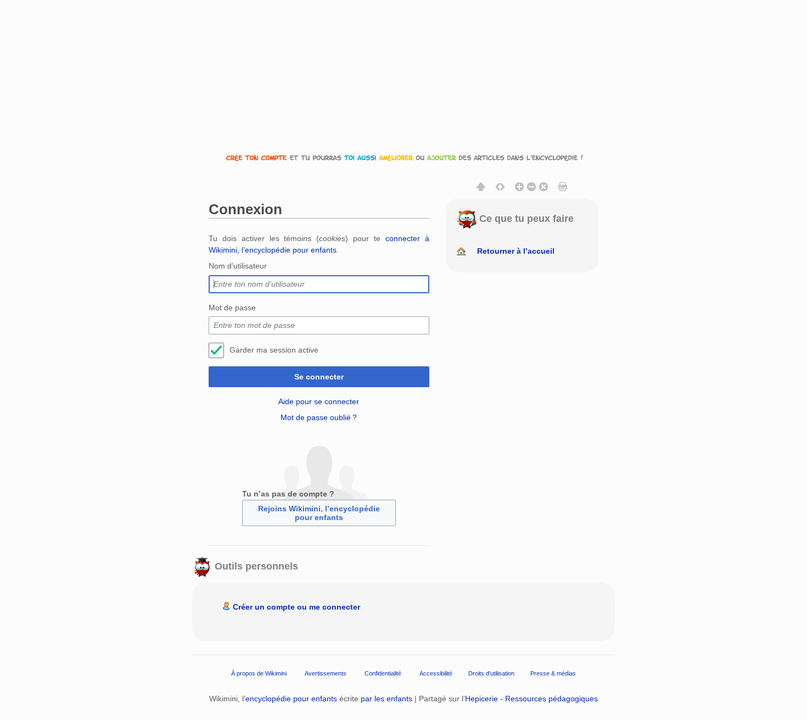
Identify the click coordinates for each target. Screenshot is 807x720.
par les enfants (386, 698)
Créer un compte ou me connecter (296, 606)
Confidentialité (383, 673)
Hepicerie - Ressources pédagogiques (531, 698)
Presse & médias (553, 673)
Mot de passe (232, 307)
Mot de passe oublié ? (319, 417)
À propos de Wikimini (259, 673)
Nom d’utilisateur (238, 265)
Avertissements (325, 673)
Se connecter (319, 376)
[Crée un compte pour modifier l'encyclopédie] (403, 157)
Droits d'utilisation (491, 673)
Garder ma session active (273, 349)
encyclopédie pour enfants (291, 698)
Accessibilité (435, 673)
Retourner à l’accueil (515, 251)
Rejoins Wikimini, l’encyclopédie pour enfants (319, 513)
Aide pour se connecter (318, 401)
